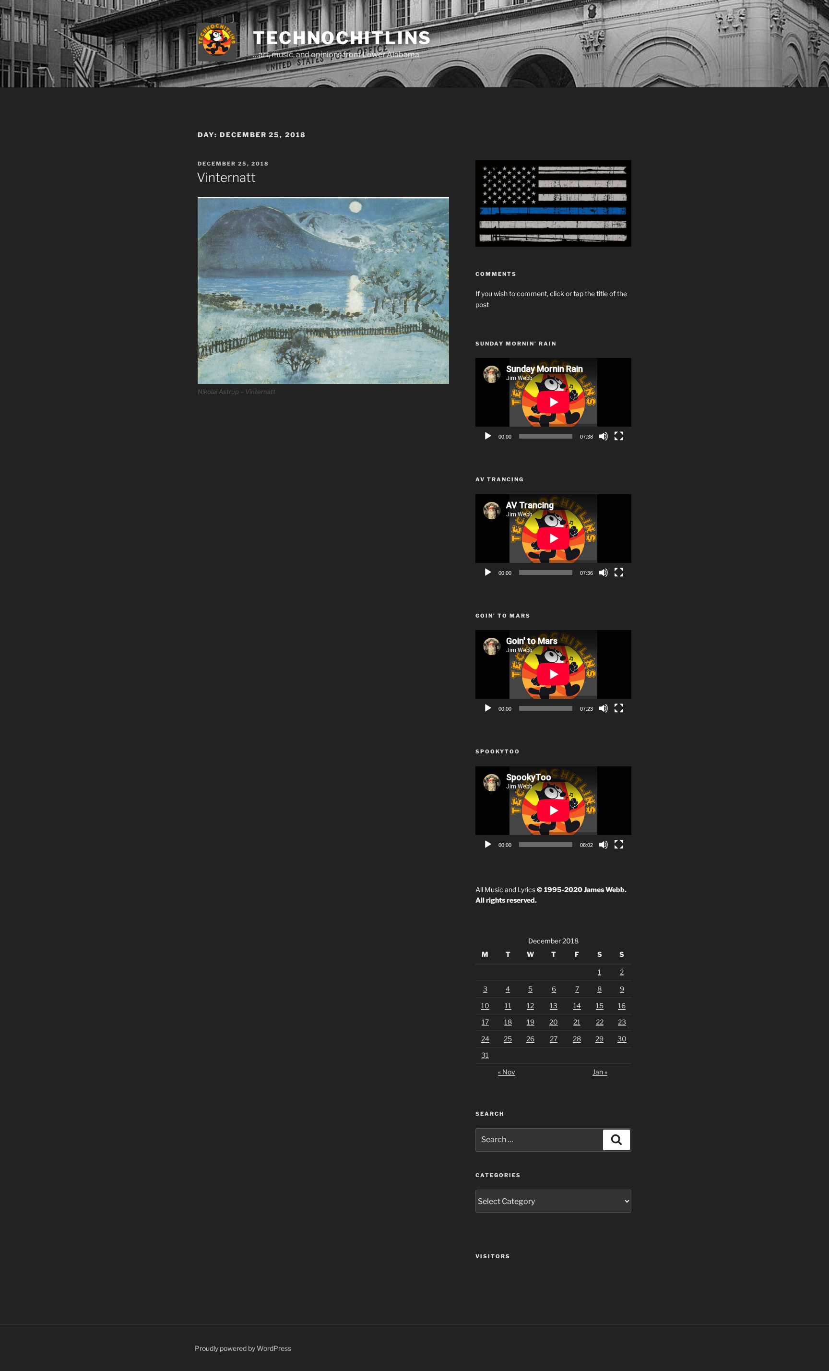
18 (508, 1022)
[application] (553, 402)
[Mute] (603, 436)
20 (553, 1022)
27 (553, 1039)
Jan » (599, 1072)
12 (530, 1005)
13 (553, 1005)
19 (530, 1022)
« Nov (506, 1072)
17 (485, 1022)
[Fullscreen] (619, 436)
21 (576, 1022)
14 (577, 1005)
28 (577, 1039)
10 (485, 1005)
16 (622, 1005)
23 (622, 1022)
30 (622, 1039)
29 (599, 1039)
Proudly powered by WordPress (243, 1348)
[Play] (488, 436)
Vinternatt (226, 177)
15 (600, 1005)
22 (600, 1022)
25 (508, 1039)
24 (485, 1039)
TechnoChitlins (342, 37)
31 (485, 1055)
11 (508, 1005)
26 (530, 1039)
